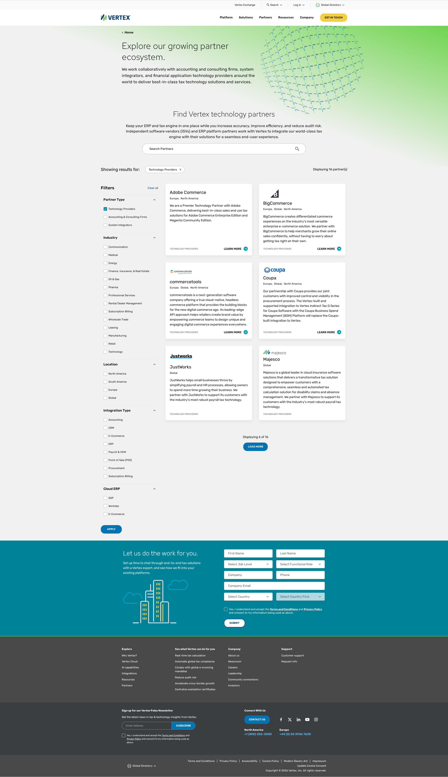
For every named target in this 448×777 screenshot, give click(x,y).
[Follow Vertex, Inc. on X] (289, 719)
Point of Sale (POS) (120, 460)
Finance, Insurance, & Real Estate (128, 271)
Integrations (129, 673)
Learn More (233, 248)
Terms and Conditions (284, 609)
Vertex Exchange (245, 4)
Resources (286, 17)
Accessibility (249, 761)
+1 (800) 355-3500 (258, 734)
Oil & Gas (113, 279)
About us (233, 655)
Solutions (246, 17)
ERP (111, 444)
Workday (113, 506)
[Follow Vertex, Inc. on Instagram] (316, 719)
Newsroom (234, 661)
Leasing (113, 327)
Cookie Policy (270, 761)
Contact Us (257, 719)
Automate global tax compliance (195, 661)
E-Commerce (116, 435)
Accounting (115, 419)
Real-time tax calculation (190, 655)
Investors (234, 685)
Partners (265, 17)
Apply (111, 529)
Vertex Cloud (130, 661)
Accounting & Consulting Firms (127, 217)
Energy (112, 263)
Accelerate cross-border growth (195, 683)
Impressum (319, 761)
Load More (255, 446)
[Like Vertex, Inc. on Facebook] (281, 719)
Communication (118, 247)
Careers (233, 667)
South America (117, 381)
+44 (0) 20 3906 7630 (295, 734)
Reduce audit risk (185, 677)
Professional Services (121, 295)
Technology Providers (121, 209)
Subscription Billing (120, 311)
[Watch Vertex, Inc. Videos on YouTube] (307, 719)
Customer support (292, 655)
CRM (111, 427)
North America (117, 373)
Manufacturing (117, 335)
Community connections (243, 679)
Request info (289, 661)
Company (307, 17)
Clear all (153, 188)
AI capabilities (130, 667)
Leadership (235, 673)
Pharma (113, 287)
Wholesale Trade (118, 319)
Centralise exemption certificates (195, 689)
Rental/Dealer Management (125, 303)
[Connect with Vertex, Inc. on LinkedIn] (298, 719)
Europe (112, 389)
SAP (111, 498)
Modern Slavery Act (296, 761)
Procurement (116, 468)
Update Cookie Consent (311, 765)
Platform (226, 17)
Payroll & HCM (117, 452)
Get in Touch (334, 17)
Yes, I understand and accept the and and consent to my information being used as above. (275, 611)
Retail (111, 343)
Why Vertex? (129, 655)
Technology (115, 351)
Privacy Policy (313, 609)
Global (112, 397)
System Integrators (120, 225)
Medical (113, 255)
